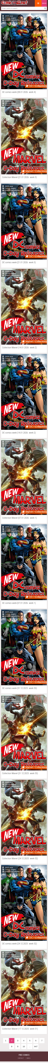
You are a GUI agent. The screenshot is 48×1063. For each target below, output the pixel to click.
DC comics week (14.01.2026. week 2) (19, 432)
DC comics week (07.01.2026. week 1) (19, 603)
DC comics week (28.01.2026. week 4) (19, 92)
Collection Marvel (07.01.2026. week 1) (19, 518)
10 (24, 1046)
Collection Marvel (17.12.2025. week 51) (20, 1029)
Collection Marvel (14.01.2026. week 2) (19, 347)
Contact (21, 1058)
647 (36, 1046)
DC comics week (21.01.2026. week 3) (19, 262)
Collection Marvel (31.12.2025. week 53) (20, 773)
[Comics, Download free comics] (14, 4)
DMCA (28, 1058)
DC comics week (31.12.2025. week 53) (19, 688)
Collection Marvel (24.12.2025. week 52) (20, 858)
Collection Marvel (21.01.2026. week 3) (19, 177)
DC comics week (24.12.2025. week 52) (19, 943)
